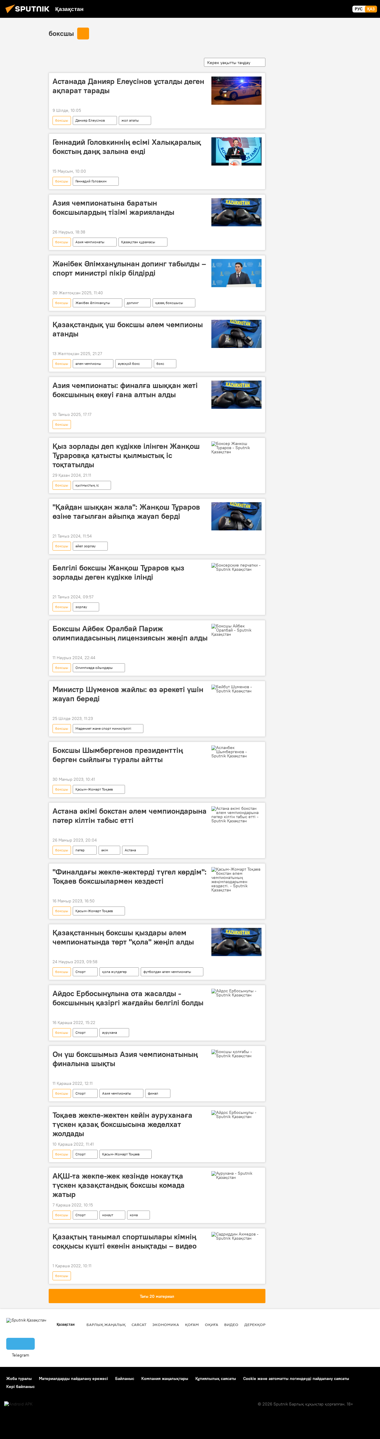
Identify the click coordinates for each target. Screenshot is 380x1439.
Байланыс (124, 1378)
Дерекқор (254, 1324)
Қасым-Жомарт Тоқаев (94, 789)
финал (153, 1093)
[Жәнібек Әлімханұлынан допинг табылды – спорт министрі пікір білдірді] (236, 273)
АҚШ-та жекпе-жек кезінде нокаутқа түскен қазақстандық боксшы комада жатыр (119, 1185)
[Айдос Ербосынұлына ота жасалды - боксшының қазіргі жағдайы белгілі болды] (236, 993)
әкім (104, 850)
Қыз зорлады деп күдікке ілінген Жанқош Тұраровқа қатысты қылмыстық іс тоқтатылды (126, 455)
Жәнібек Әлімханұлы (92, 302)
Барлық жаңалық (106, 1324)
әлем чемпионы (88, 363)
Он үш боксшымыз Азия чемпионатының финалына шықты (125, 1059)
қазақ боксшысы (169, 302)
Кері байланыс (20, 1386)
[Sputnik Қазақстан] (29, 14)
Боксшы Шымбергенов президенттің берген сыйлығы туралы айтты (118, 754)
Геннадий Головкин (91, 181)
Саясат (139, 1324)
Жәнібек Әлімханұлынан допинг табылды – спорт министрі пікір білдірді (129, 268)
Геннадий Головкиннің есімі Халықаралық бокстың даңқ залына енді (127, 146)
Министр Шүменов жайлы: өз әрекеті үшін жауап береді (128, 694)
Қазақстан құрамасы (138, 242)
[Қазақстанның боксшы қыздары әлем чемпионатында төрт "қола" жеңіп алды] (236, 942)
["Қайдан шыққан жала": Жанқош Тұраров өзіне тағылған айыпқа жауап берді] (236, 516)
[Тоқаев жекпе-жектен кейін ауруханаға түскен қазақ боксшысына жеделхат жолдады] (236, 1114)
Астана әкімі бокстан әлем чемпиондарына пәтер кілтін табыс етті (130, 815)
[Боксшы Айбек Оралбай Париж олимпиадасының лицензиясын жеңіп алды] (236, 630)
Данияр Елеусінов (90, 120)
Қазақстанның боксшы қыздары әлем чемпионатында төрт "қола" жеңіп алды (123, 937)
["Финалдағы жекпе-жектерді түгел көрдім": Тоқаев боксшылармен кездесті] (236, 879)
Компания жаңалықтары (164, 1378)
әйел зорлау (85, 546)
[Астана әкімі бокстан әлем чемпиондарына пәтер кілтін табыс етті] (236, 814)
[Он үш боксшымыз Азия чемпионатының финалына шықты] (236, 1054)
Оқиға (211, 1324)
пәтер (80, 850)
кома (134, 1215)
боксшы (61, 33)
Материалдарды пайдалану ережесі (73, 1378)
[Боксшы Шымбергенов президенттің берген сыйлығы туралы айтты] (236, 751)
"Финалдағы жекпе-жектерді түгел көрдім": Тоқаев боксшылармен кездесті (130, 876)
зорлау (81, 607)
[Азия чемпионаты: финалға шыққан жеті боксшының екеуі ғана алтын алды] (236, 395)
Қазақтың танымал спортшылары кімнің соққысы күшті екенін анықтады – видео (125, 1241)
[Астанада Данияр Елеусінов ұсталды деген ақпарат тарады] (236, 91)
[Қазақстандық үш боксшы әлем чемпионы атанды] (236, 334)
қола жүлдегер (114, 971)
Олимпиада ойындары (94, 667)
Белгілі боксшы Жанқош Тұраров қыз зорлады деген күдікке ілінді (118, 572)
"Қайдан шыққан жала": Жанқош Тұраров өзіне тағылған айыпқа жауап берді (126, 511)
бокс (160, 363)
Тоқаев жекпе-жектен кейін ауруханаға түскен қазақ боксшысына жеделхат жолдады (122, 1124)
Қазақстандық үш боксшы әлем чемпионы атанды (128, 329)
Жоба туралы (19, 1378)
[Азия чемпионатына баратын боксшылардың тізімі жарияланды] (236, 212)
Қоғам (192, 1324)
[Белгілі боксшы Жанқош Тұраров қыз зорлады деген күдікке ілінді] (236, 567)
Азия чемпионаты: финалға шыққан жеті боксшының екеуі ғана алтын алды (125, 390)
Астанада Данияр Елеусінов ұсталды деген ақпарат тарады (128, 86)
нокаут (107, 1215)
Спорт (80, 971)
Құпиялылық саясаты (215, 1378)
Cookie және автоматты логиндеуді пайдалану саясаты (296, 1378)
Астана (130, 850)
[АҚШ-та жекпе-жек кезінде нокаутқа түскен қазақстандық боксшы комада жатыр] (236, 1175)
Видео (231, 1324)
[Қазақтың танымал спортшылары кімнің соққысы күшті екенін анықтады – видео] (236, 1236)
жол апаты (130, 120)
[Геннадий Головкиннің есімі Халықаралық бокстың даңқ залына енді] (236, 151)
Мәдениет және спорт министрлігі (103, 728)
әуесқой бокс (129, 363)
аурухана (109, 1032)
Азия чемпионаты (89, 242)
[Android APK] (18, 1404)
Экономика (165, 1324)
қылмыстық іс (87, 485)
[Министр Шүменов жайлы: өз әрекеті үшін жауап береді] (236, 689)
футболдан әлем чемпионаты (167, 971)
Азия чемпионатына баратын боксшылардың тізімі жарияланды (113, 207)
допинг (133, 302)
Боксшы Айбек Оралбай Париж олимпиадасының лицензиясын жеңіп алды (130, 633)
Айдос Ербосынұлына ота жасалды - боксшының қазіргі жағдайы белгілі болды (128, 998)
